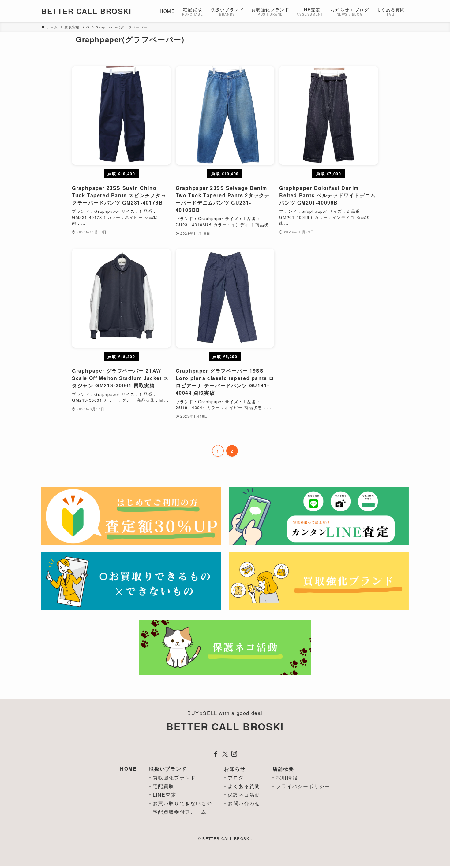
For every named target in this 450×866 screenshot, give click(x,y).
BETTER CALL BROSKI (86, 11)
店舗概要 (283, 768)
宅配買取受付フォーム (180, 811)
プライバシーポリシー (303, 786)
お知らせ (235, 768)
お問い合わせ (244, 803)
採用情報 (287, 777)
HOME (128, 768)
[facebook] (215, 753)
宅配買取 (163, 786)
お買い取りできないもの (182, 803)
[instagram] (234, 753)
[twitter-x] (225, 753)
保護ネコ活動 (244, 794)
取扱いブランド (168, 768)
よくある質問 (244, 786)
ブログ (236, 777)
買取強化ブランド (174, 777)
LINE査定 (165, 794)
